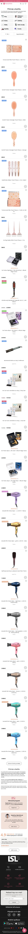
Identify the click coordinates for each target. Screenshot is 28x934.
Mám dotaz (14, 826)
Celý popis (19, 12)
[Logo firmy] (7, 4)
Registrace (14, 807)
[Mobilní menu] (1, 4)
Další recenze (14, 850)
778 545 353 (8, 869)
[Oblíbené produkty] (26, 3)
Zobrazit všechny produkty (14, 763)
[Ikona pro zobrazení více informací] (23, 898)
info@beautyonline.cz (19, 869)
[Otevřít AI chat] (24, 930)
